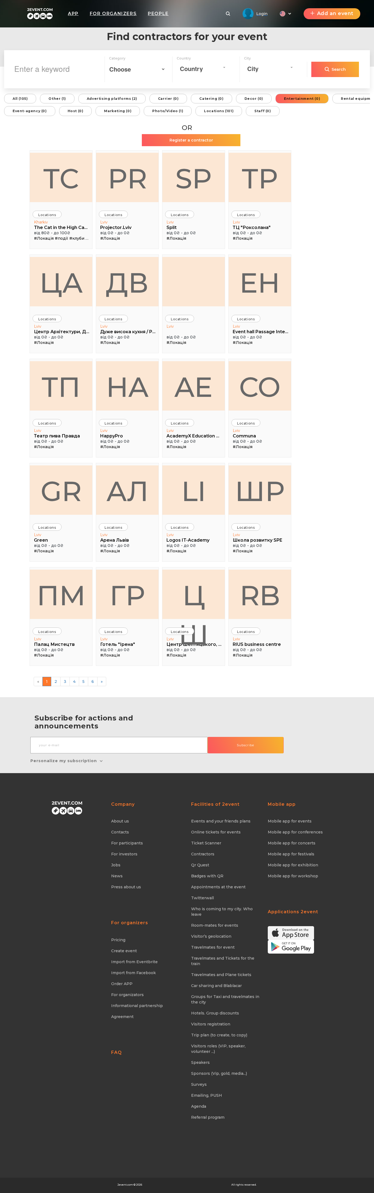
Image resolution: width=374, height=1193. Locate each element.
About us (120, 821)
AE (193, 387)
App (73, 13)
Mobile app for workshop (293, 875)
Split (171, 227)
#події (61, 238)
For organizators (127, 994)
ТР (260, 178)
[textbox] (201, 68)
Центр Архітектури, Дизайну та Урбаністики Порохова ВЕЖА (62, 331)
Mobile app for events (290, 821)
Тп (61, 387)
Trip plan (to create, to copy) (219, 1035)
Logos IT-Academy (187, 540)
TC (61, 178)
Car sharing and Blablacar (216, 985)
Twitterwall (202, 897)
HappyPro (111, 436)
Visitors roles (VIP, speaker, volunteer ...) (218, 1049)
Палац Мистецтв (54, 644)
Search (339, 69)
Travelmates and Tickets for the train (222, 961)
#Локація (44, 238)
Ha (127, 387)
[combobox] (203, 67)
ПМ (61, 595)
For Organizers (113, 13)
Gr (61, 491)
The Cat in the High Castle (62, 227)
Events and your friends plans (221, 821)
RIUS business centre (257, 644)
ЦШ (194, 599)
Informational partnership (137, 1005)
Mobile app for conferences (295, 832)
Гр (127, 595)
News (117, 875)
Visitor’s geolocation (211, 936)
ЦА (61, 282)
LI (194, 491)
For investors (124, 854)
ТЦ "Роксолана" (252, 227)
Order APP (122, 983)
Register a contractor (191, 140)
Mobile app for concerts (291, 843)
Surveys (199, 1084)
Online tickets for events (216, 832)
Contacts (120, 832)
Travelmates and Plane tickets (221, 974)
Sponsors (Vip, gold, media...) (219, 1073)
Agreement (122, 1016)
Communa (244, 436)
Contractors (202, 854)
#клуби (76, 238)
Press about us (126, 886)
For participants (127, 843)
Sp (193, 178)
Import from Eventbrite (134, 961)
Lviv (104, 222)
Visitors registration (210, 1024)
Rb (260, 595)
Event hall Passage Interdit (260, 331)
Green (41, 540)
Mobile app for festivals (291, 854)
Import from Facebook (133, 972)
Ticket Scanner (206, 843)
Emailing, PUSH (206, 1095)
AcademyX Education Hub (194, 436)
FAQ (116, 1052)
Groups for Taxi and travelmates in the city (225, 999)
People (158, 13)
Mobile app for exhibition (293, 865)
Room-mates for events (214, 925)
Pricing (118, 939)
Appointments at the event (218, 886)
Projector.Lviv (115, 227)
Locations (47, 215)
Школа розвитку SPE (257, 540)
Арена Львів (114, 540)
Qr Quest (200, 865)
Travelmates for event (213, 947)
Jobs (115, 865)
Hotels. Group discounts (215, 1013)
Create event (124, 950)
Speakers (200, 1062)
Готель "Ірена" (117, 644)
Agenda (198, 1106)
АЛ (127, 491)
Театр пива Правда (57, 436)
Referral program (208, 1117)
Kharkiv (41, 222)
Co (260, 387)
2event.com (125, 1184)
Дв (127, 282)
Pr (127, 178)
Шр (260, 491)
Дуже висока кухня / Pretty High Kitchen (128, 331)
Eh (260, 282)
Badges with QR (207, 875)
